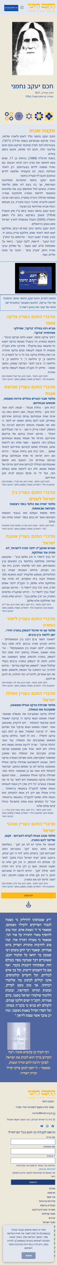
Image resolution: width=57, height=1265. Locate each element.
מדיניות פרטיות (47, 1201)
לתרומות (28, 895)
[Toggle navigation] (22, 7)
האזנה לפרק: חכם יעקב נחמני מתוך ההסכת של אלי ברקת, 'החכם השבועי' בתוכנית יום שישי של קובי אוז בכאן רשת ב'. (29, 302)
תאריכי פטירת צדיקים (43, 1209)
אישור (28, 1255)
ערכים (52, 1218)
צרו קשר (50, 1197)
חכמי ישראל (49, 1222)
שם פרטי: (50, 1137)
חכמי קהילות (48, 1213)
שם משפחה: (49, 1146)
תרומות (51, 1192)
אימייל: (51, 1156)
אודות (52, 1188)
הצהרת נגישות (47, 1205)
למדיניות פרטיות (47, 1169)
